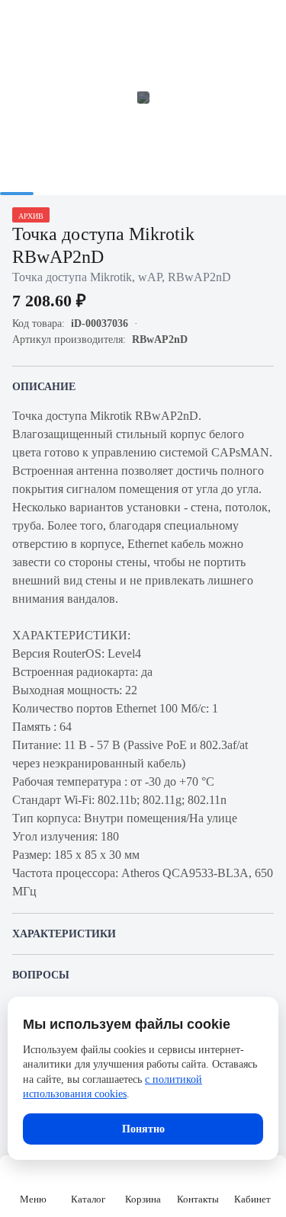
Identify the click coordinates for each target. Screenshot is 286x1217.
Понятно (143, 1129)
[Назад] (21, 21)
